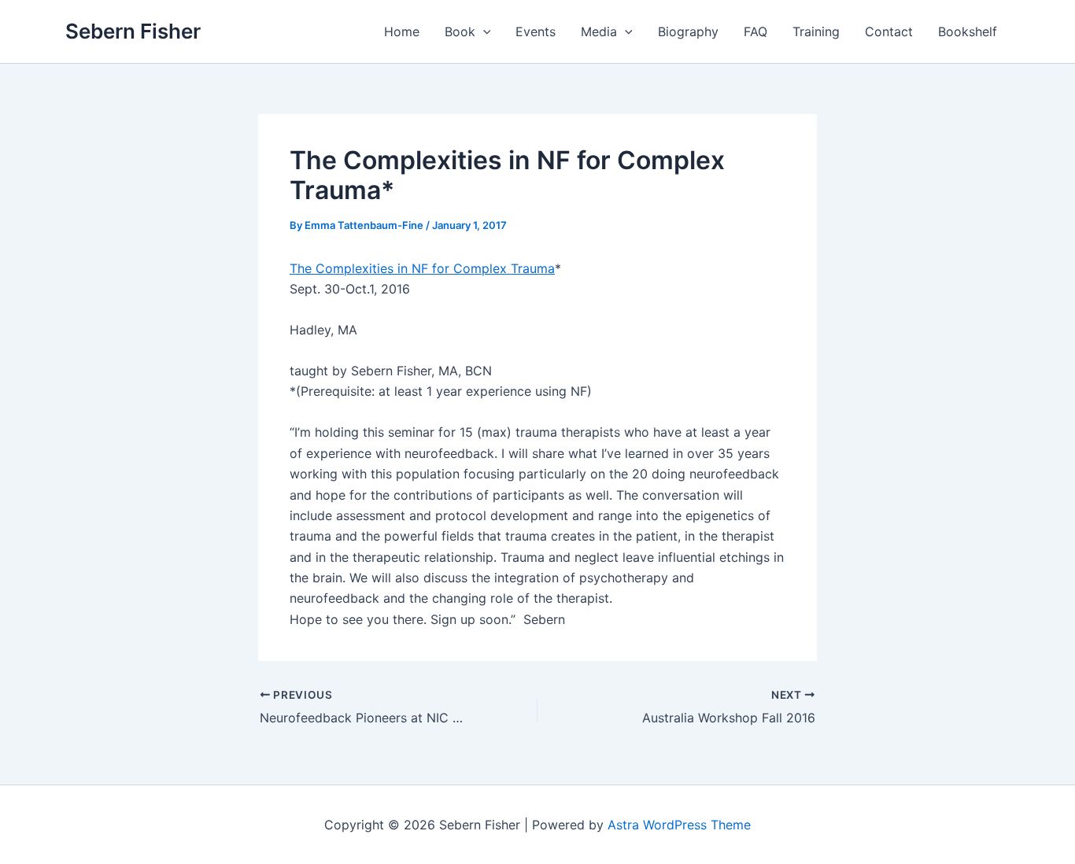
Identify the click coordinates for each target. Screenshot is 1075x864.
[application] (483, 31)
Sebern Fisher (133, 31)
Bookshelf (967, 31)
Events (535, 31)
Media (599, 31)
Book (460, 31)
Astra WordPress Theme (679, 825)
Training (816, 31)
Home (401, 31)
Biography (688, 31)
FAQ (755, 31)
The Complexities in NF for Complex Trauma (422, 268)
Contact (889, 31)
